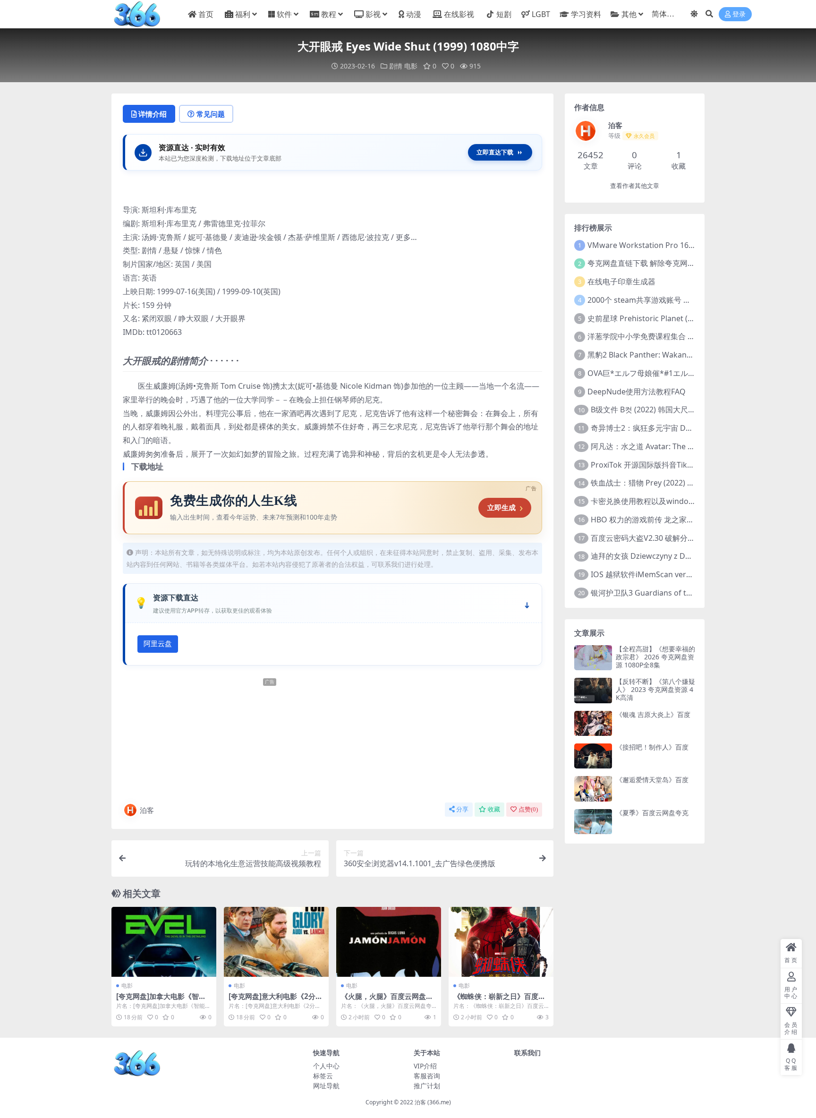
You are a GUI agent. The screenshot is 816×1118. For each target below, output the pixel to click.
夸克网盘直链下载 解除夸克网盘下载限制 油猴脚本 (672, 263)
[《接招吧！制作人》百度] (593, 755)
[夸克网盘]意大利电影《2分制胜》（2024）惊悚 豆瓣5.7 (276, 1000)
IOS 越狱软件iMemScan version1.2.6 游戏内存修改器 (682, 574)
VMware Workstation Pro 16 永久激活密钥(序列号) (675, 245)
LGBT (541, 14)
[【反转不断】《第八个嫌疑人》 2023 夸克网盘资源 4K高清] (593, 690)
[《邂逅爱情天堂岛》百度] (593, 788)
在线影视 (459, 14)
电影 (410, 65)
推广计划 (427, 1085)
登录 (739, 14)
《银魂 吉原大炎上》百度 (653, 714)
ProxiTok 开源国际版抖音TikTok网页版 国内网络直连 (680, 465)
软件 (284, 14)
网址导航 (326, 1085)
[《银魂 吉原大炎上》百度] (593, 723)
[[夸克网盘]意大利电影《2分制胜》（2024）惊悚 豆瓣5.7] (276, 942)
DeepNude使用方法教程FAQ (636, 391)
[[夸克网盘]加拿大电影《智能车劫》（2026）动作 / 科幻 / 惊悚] (163, 942)
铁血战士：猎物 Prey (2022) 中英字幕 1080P (666, 483)
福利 (242, 14)
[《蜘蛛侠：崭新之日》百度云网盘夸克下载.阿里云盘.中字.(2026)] (501, 942)
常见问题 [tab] (210, 114)
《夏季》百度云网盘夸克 (652, 812)
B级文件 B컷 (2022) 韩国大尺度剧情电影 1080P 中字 (678, 409)
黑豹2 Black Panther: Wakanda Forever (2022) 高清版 (680, 355)
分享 (462, 809)
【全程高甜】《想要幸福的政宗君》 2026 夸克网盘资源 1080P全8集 (655, 656)
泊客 (147, 810)
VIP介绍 (425, 1065)
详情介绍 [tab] (152, 114)
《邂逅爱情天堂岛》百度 (652, 779)
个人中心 (326, 1065)
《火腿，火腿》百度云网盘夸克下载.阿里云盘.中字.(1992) (387, 1000)
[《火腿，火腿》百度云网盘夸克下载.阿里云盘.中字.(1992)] (388, 942)
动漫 (413, 14)
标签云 (323, 1075)
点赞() (528, 809)
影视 (373, 14)
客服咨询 (427, 1075)
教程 (328, 14)
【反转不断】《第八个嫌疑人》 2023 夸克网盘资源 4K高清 (655, 689)
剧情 (395, 65)
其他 (629, 14)
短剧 (503, 14)
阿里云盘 (158, 644)
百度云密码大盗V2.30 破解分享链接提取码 (662, 538)
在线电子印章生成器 (621, 281)
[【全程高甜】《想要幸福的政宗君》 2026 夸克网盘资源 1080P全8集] (593, 657)
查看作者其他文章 (634, 185)
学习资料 (586, 14)
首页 (205, 14)
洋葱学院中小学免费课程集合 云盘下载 (652, 336)
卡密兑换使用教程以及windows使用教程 (660, 501)
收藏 (494, 809)
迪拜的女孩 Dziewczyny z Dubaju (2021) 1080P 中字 (680, 556)
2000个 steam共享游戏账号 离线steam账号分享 (669, 300)
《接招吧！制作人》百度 (652, 746)
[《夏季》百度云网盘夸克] (593, 821)
